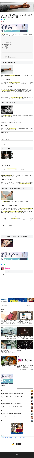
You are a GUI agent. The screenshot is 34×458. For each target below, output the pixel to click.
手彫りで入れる (6, 45)
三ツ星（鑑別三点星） (6, 49)
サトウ (5, 267)
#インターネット (12, 437)
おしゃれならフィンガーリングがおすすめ (9, 55)
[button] (31, 38)
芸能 (2, 394)
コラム (2, 417)
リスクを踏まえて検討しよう (7, 56)
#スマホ (17, 437)
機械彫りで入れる (7, 46)
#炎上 (6, 437)
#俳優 (15, 437)
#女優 (1, 437)
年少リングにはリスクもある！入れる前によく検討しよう (10, 57)
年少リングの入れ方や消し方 (6, 43)
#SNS (24, 437)
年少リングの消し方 (6, 47)
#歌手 (22, 437)
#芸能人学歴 (8, 437)
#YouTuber (3, 437)
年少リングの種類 (5, 48)
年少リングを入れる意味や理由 (7, 42)
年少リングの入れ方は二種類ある (8, 44)
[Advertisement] (17, 285)
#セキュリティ (20, 437)
